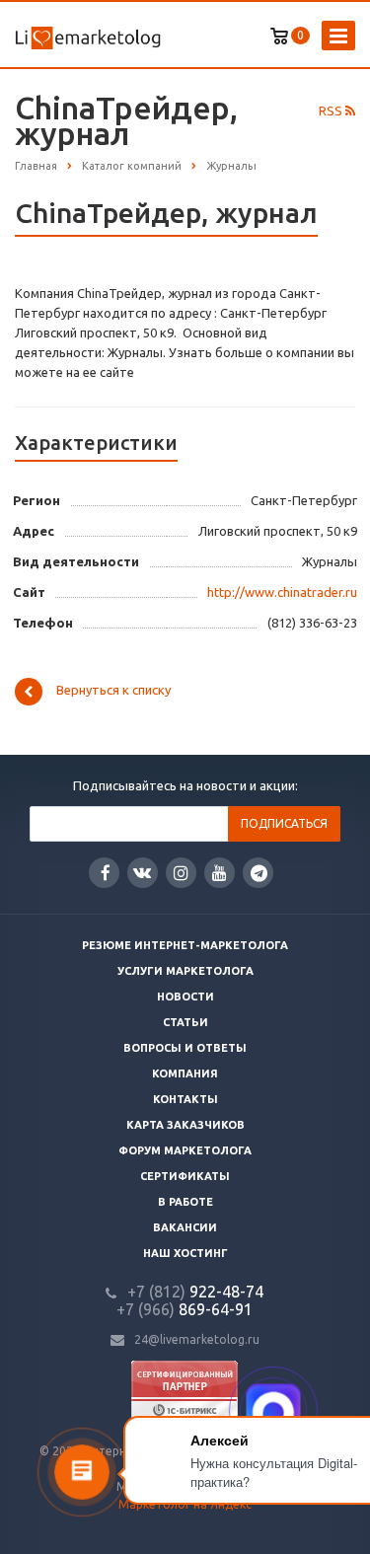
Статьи (185, 1022)
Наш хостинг (185, 1253)
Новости (185, 996)
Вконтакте (142, 872)
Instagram (181, 872)
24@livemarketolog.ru (196, 1339)
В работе (185, 1202)
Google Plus (258, 872)
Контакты (185, 1099)
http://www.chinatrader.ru (282, 592)
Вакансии (185, 1227)
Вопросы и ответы (185, 1048)
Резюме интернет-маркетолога (185, 945)
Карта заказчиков (185, 1125)
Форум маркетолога (185, 1150)
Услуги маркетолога (185, 971)
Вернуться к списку (113, 691)
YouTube (219, 872)
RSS (332, 110)
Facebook (104, 872)
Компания (185, 1073)
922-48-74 (195, 1291)
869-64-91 (184, 1309)
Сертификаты (185, 1176)
